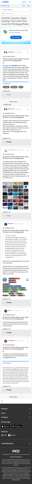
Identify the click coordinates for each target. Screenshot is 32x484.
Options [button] (30, 9)
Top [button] (2, 401)
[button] (27, 52)
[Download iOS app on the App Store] (5, 426)
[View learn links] (29, 413)
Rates (21, 87)
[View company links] (29, 417)
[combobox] (16, 13)
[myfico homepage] (5, 1)
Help (23, 5)
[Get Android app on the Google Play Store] (17, 426)
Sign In (28, 5)
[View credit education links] (29, 443)
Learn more (16, 464)
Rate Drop (14, 87)
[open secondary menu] (30, 2)
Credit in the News (8, 9)
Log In (23, 2)
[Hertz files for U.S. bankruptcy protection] (19, 101)
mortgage (6, 87)
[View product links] (29, 409)
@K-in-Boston (8, 235)
